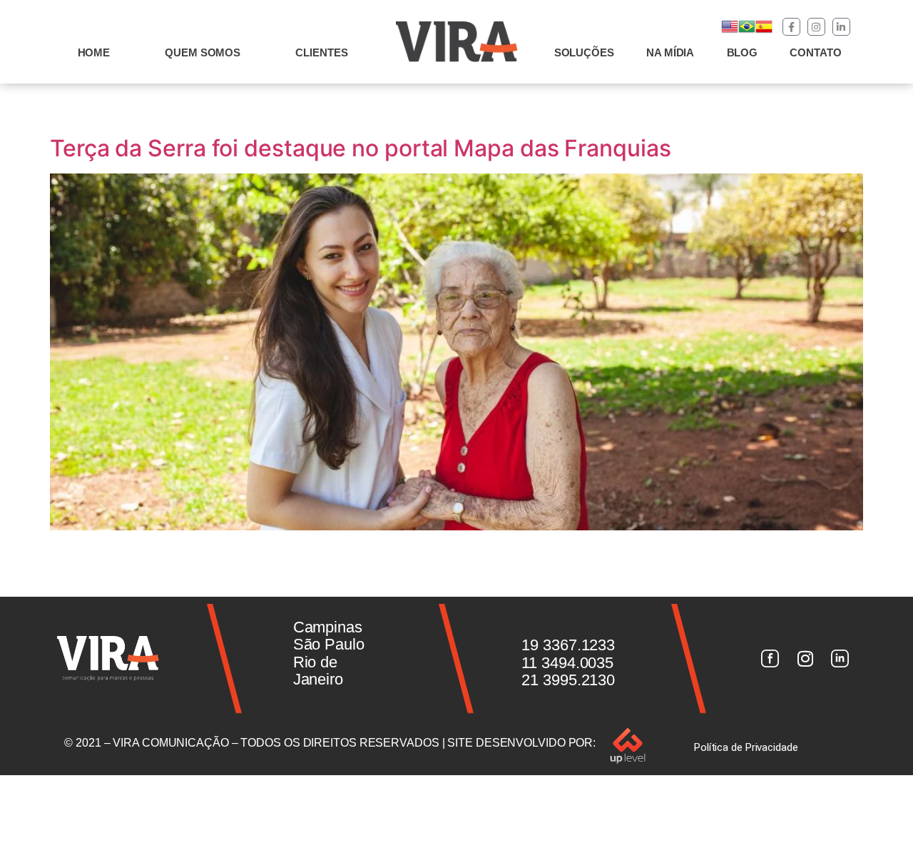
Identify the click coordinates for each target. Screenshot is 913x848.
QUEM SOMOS (202, 52)
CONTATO (815, 52)
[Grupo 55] (769, 659)
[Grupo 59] (840, 659)
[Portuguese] (746, 31)
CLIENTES (321, 52)
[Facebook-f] (791, 27)
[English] (729, 31)
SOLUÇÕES (584, 52)
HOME (94, 52)
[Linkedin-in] (841, 27)
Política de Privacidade (746, 747)
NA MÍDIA (670, 52)
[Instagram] (816, 27)
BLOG (742, 52)
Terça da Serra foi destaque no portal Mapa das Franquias (360, 148)
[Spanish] (763, 31)
